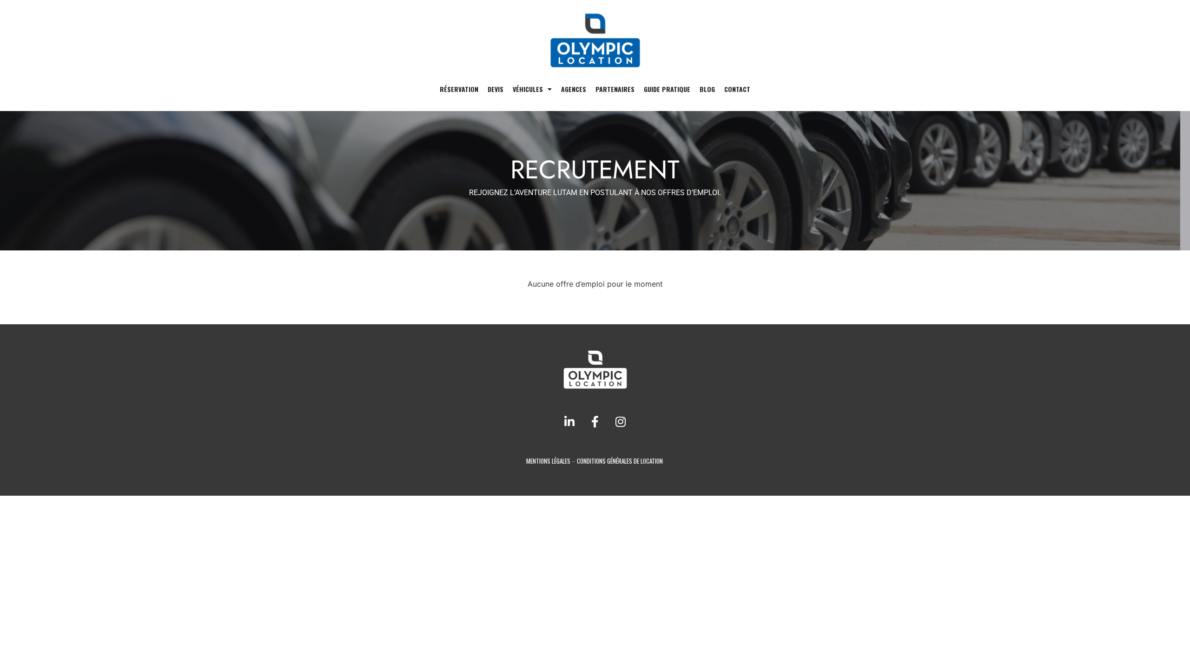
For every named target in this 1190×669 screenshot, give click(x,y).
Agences (573, 89)
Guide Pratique (667, 89)
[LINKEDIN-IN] (569, 421)
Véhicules (528, 89)
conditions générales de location (620, 461)
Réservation (459, 89)
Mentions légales (548, 461)
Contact (737, 89)
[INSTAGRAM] (620, 421)
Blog (707, 89)
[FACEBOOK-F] (595, 421)
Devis (495, 89)
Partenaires (615, 89)
